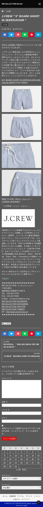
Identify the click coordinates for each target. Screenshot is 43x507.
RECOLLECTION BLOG (12, 4)
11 (21, 455)
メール (6, 410)
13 (33, 455)
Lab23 (25, 505)
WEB (4, 199)
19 (27, 459)
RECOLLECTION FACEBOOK (14, 301)
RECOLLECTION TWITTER (13, 307)
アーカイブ (6, 485)
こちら (24, 199)
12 (27, 455)
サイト (4, 418)
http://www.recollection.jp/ (17, 312)
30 (10, 466)
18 (21, 459)
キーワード (26, 499)
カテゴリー (6, 475)
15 (5, 459)
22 (5, 463)
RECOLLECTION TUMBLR (13, 309)
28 (38, 463)
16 (10, 459)
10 (16, 455)
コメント (6, 378)
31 (16, 466)
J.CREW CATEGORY (11, 202)
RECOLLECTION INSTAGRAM (15, 304)
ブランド (29, 496)
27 (33, 463)
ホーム (5, 496)
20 (33, 459)
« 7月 (18, 469)
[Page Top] (38, 502)
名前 (5, 402)
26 (27, 463)
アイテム (20, 496)
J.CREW (11, 45)
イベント (37, 496)
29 (5, 466)
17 (16, 459)
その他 (5, 24)
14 (38, 455)
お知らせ (16, 499)
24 (16, 463)
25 (21, 463)
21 (38, 459)
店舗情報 (12, 496)
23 (10, 463)
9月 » (24, 469)
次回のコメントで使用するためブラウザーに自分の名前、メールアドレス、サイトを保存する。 (21, 431)
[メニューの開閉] (39, 4)
